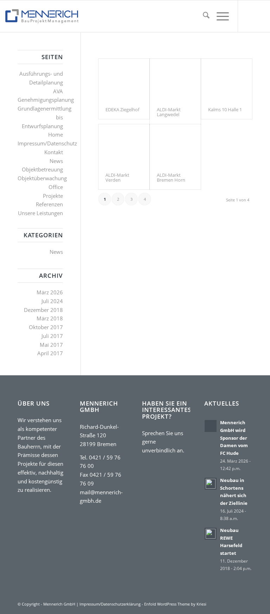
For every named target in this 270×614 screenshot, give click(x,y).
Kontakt (53, 152)
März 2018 (50, 318)
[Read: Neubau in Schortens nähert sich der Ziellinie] (210, 483)
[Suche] (203, 16)
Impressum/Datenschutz (47, 143)
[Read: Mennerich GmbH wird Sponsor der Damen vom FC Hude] (210, 426)
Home (55, 134)
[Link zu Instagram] (259, 16)
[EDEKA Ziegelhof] (123, 79)
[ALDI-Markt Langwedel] (175, 79)
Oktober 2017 (46, 327)
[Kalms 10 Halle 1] (226, 79)
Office (56, 186)
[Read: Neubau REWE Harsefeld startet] (210, 533)
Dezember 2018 (43, 309)
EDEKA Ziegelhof (122, 109)
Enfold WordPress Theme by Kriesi (175, 604)
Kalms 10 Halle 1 (225, 109)
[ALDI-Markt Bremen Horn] (175, 144)
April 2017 (50, 353)
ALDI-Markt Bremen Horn (171, 177)
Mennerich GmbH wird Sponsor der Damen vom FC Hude (234, 437)
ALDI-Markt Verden (117, 177)
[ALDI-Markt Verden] (123, 144)
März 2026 (50, 292)
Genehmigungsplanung (46, 99)
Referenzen (49, 204)
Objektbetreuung (42, 169)
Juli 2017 (52, 335)
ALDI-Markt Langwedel (169, 112)
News (56, 160)
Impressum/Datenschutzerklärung (110, 604)
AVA (58, 91)
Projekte (53, 195)
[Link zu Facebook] (249, 16)
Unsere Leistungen (40, 213)
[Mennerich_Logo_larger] (41, 16)
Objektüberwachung (42, 178)
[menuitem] (203, 16)
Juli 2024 (52, 301)
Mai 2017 (51, 344)
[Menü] (219, 16)
